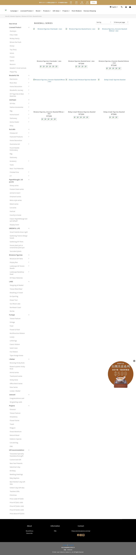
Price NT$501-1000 (16, 502)
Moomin (12, 64)
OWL (11, 446)
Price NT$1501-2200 (17, 510)
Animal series (14, 372)
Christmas (13, 495)
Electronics (13, 79)
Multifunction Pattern (17, 333)
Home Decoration (16, 86)
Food (11, 326)
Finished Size (14, 172)
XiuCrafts (12, 129)
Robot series (14, 204)
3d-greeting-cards (16, 402)
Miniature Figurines (15, 16)
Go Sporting (14, 296)
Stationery (13, 118)
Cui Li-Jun (35, 145)
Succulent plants (15, 251)
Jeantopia (12, 100)
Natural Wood (14, 435)
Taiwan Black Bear (16, 289)
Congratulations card (17, 398)
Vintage (12, 322)
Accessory (13, 161)
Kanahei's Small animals (18, 68)
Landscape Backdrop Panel (17, 273)
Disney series (14, 185)
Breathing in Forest (16, 292)
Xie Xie (12, 311)
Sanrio (12, 60)
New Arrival (13, 24)
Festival (12, 211)
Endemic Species (15, 439)
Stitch (12, 53)
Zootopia (13, 31)
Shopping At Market (16, 285)
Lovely (12, 337)
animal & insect (15, 193)
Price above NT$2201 (17, 513)
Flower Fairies (14, 420)
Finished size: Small (38, 173)
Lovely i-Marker (15, 391)
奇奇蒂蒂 (35, 138)
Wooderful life (14, 75)
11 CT (34, 177)
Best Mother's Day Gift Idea (17, 483)
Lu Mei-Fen (36, 152)
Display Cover (14, 225)
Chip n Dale (13, 35)
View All (7, 16)
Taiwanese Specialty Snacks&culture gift (17, 455)
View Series (14, 387)
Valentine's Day (15, 467)
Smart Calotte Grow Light (19, 232)
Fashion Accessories (16, 107)
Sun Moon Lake (15, 304)
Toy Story (13, 49)
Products (46, 11)
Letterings (13, 341)
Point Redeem (77, 11)
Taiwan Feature (15, 318)
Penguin (12, 428)
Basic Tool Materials (17, 168)
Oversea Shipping (90, 11)
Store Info (29, 533)
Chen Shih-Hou (37, 167)
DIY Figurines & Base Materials (17, 95)
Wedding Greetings (16, 474)
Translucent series (16, 376)
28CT (33, 191)
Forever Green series (17, 189)
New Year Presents (16, 463)
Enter (93, 2)
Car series (13, 208)
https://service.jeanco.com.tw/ (81, 531)
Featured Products (16, 137)
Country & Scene (15, 215)
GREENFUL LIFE (14, 228)
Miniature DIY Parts (27, 16)
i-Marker (12, 359)
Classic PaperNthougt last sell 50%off (18, 220)
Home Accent (14, 114)
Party (11, 126)
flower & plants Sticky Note (17, 367)
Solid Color (36, 276)
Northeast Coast (15, 307)
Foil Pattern (14, 352)
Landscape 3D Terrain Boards (17, 267)
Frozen (12, 57)
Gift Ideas (56, 11)
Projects (65, 11)
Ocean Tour (14, 300)
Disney (12, 46)
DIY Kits (12, 103)
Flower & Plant (15, 329)
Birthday (13, 471)
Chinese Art (13, 133)
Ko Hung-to (36, 134)
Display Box (14, 262)
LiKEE (11, 281)
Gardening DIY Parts (16, 242)
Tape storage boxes (16, 355)
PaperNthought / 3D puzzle (16, 180)
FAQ (55, 531)
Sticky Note (14, 380)
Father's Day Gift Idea (17, 488)
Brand (38, 11)
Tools (12, 165)
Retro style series (16, 200)
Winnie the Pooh (15, 42)
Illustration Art (15, 144)
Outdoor (35, 273)
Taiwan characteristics (39, 141)
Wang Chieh (36, 149)
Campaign (13, 11)
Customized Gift (15, 459)
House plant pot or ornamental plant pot (17, 246)
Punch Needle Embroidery (14, 149)
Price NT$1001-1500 (17, 506)
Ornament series (15, 196)
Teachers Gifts (14, 491)
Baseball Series (37, 16)
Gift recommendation (16, 450)
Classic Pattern (15, 344)
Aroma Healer (14, 122)
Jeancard (12, 394)
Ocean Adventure (15, 431)
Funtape (12, 315)
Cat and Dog (14, 442)
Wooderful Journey (16, 90)
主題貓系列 (35, 259)
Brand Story (29, 531)
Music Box (13, 83)
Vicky (33, 156)
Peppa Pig (13, 72)
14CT (33, 180)
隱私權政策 (70, 545)
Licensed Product (26, 11)
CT (11, 176)
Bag (11, 111)
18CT (33, 188)
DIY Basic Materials (16, 278)
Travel (12, 424)
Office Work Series (16, 383)
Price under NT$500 (16, 499)
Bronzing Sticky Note (17, 363)
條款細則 (65, 545)
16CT (33, 184)
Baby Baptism (14, 478)
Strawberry (13, 417)
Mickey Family (14, 38)
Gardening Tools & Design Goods (18, 237)
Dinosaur (13, 409)
